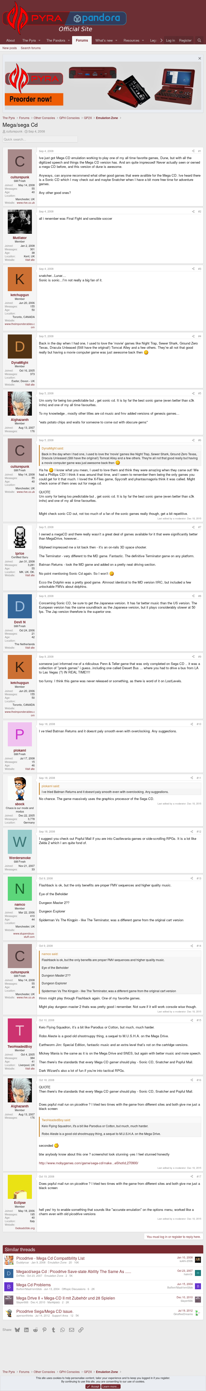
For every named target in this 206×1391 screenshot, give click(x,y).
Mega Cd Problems (33, 1285)
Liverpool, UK (27, 1065)
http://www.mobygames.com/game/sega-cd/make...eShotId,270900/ (88, 1163)
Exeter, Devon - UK (23, 381)
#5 (199, 393)
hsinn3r (188, 1274)
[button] (39, 40)
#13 (199, 878)
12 (71, 1315)
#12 (199, 831)
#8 (199, 596)
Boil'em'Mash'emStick (29, 1289)
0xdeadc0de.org (25, 1228)
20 (70, 1262)
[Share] (193, 151)
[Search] (199, 40)
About (10, 40)
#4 (199, 336)
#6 (199, 440)
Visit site (30, 260)
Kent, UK (29, 256)
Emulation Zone (57, 1262)
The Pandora (55, 40)
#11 (199, 778)
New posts (10, 48)
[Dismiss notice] (199, 59)
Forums (82, 40)
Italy (32, 1221)
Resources (131, 40)
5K (71, 1276)
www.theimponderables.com (20, 325)
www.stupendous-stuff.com (24, 935)
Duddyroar (22, 1262)
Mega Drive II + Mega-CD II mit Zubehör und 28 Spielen (65, 1298)
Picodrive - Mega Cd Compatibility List (50, 1258)
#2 (199, 211)
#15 (199, 1020)
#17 (199, 1176)
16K (76, 1262)
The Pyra (29, 40)
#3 (199, 269)
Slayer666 (22, 1302)
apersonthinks (24, 1315)
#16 (199, 1080)
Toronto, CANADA (24, 317)
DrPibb (20, 1276)
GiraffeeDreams (183, 1314)
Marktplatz (53, 1302)
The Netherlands (25, 644)
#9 (199, 656)
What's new (104, 40)
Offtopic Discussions (73, 1289)
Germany (29, 822)
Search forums (31, 48)
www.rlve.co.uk (26, 202)
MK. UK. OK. (27, 572)
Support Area (60, 1315)
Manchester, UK (25, 199)
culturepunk (14, 131)
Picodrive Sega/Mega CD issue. (44, 1311)
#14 (199, 946)
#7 (199, 527)
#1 (199, 151)
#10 (199, 724)
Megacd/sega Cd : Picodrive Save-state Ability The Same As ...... (73, 1271)
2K (93, 1289)
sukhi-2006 (186, 1261)
